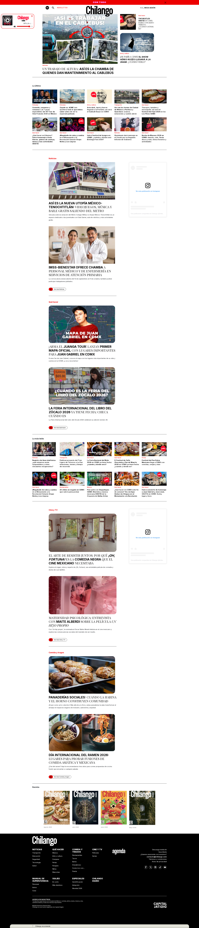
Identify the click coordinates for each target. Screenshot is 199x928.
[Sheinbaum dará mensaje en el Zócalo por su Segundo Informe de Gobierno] (126, 124)
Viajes (56, 878)
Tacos (74, 858)
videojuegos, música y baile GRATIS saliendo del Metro (80, 207)
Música (89, 487)
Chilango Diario (97, 879)
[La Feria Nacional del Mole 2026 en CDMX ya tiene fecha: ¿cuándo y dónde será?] (99, 449)
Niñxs (54, 869)
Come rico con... (78, 868)
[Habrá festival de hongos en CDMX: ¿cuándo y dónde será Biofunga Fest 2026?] (99, 124)
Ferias (144, 457)
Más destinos (57, 885)
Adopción (75, 885)
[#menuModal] (47, 7)
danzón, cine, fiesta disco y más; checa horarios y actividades (154, 138)
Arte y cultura (124, 53)
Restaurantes (64, 487)
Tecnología (36, 862)
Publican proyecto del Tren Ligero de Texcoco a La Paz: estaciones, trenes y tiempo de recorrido (71, 463)
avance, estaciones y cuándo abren (126, 111)
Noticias (45, 65)
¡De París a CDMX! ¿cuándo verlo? (135, 59)
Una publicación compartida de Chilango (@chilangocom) (150, 214)
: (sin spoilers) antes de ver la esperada (71, 111)
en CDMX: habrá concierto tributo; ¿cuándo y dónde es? (146, 24)
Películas (35, 105)
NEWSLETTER (62, 8)
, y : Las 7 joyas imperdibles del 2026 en (44, 111)
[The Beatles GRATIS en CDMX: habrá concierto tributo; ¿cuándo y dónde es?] (128, 22)
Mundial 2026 (77, 888)
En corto (55, 882)
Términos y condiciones (158, 859)
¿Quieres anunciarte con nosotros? (154, 854)
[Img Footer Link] (119, 851)
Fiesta (74, 871)
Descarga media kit (159, 850)
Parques (55, 866)
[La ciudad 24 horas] (85, 807)
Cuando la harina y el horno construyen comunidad (82, 699)
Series (94, 856)
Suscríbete (163, 852)
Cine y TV (53, 510)
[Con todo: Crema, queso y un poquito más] (57, 807)
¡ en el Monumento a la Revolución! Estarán (72, 138)
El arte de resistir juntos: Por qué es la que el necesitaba (82, 559)
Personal (35, 884)
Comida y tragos (56, 652)
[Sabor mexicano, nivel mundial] (114, 807)
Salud (34, 866)
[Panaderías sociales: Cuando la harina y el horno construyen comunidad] (82, 675)
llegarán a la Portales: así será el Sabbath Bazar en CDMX (99, 110)
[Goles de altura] (142, 807)
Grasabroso (76, 865)
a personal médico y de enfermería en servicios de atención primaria (80, 271)
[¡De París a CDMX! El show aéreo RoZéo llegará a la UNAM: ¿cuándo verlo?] (137, 42)
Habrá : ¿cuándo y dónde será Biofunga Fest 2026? (99, 137)
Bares (74, 862)
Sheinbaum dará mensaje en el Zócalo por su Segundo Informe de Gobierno (126, 137)
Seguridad (36, 859)
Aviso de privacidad (159, 862)
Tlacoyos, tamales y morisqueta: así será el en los (154, 111)
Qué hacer (141, 15)
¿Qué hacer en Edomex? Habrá (43, 139)
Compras (55, 859)
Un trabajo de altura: (78, 71)
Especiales (78, 878)
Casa (34, 891)
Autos (34, 887)
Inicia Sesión (149, 8)
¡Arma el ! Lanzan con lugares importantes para (82, 350)
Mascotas (56, 872)
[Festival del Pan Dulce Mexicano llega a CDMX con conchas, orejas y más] (154, 449)
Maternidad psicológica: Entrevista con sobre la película (82, 621)
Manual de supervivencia (40, 879)
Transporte (118, 105)
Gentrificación (77, 882)
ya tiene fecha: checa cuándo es (80, 412)
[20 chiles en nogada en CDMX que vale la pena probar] (72, 479)
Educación (36, 856)
